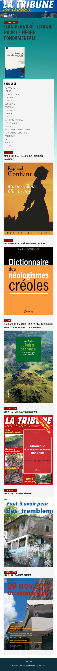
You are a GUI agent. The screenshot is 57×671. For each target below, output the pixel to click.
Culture (8, 153)
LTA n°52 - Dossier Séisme (17, 493)
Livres (7, 321)
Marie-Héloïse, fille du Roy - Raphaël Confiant (23, 157)
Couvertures (11, 22)
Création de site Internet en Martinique (28, 666)
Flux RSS (28, 662)
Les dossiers (10, 409)
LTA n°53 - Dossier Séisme (17, 575)
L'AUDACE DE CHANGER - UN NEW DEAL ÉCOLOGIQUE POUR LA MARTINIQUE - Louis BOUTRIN (28, 325)
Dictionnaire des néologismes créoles (24, 243)
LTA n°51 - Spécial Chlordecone (20, 411)
